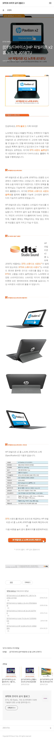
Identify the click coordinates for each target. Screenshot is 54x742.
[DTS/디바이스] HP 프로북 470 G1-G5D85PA (21, 627)
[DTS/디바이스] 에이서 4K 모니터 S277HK (21, 612)
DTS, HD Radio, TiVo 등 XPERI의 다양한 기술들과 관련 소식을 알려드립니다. (21, 701)
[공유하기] (15, 583)
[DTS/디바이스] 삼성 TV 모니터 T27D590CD (21, 619)
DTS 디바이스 (11, 591)
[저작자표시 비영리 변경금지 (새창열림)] (36, 582)
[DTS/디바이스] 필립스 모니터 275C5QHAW (22, 604)
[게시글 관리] (18, 583)
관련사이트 (6, 728)
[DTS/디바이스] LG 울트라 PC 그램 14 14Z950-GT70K (21, 597)
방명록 (9, 10)
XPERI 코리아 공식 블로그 (14, 3)
